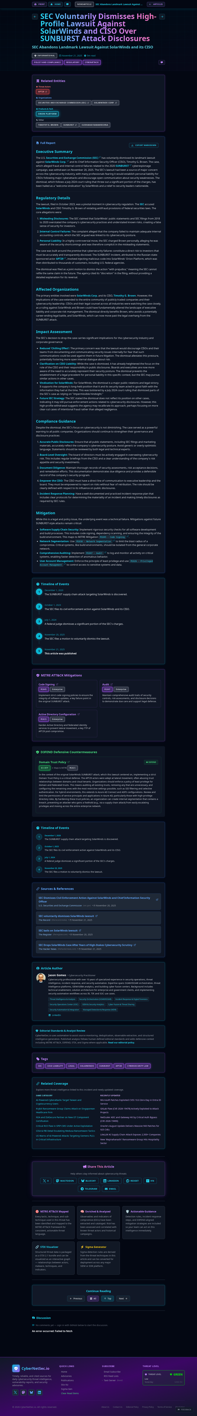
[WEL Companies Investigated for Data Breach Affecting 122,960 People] (162, 17)
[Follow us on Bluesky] (31, 1392)
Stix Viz (64, 1384)
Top (109, 1298)
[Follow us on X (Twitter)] (15, 1392)
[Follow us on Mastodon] (23, 1392)
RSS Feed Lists (111, 1376)
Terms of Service (164, 1407)
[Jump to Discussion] (67, 4)
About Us (105, 1407)
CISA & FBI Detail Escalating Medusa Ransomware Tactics (65, 1130)
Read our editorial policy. (121, 1042)
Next (121, 1298)
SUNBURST (122, 166)
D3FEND (152, 762)
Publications (67, 1380)
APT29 (59, 258)
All (95, 1298)
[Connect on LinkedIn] (39, 1392)
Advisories (66, 1376)
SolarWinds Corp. (55, 162)
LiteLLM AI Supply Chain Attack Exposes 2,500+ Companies (130, 1134)
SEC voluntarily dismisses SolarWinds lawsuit (66, 916)
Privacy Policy (148, 1407)
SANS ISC (179, 1382)
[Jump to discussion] (162, 62)
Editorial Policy (132, 1407)
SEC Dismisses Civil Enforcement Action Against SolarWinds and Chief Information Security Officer (94, 899)
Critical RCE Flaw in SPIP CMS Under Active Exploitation (64, 1125)
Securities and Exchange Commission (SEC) (72, 158)
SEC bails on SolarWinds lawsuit (58, 930)
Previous (77, 1298)
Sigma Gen (66, 1388)
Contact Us (117, 1407)
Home (64, 1371)
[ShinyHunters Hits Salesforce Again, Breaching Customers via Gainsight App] (35, 17)
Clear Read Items (70, 1393)
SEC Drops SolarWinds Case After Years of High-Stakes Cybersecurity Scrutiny (85, 945)
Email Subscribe (112, 1371)
